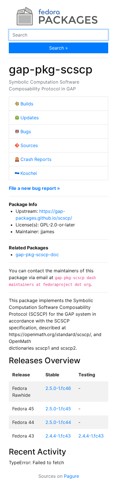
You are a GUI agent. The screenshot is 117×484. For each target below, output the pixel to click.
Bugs (25, 131)
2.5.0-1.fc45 (58, 408)
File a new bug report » (34, 188)
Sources (29, 145)
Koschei (28, 173)
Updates (29, 117)
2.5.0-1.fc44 (58, 422)
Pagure (71, 476)
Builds (26, 104)
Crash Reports (35, 159)
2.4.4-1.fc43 (58, 436)
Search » (58, 48)
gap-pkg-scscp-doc (37, 254)
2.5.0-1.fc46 (58, 388)
